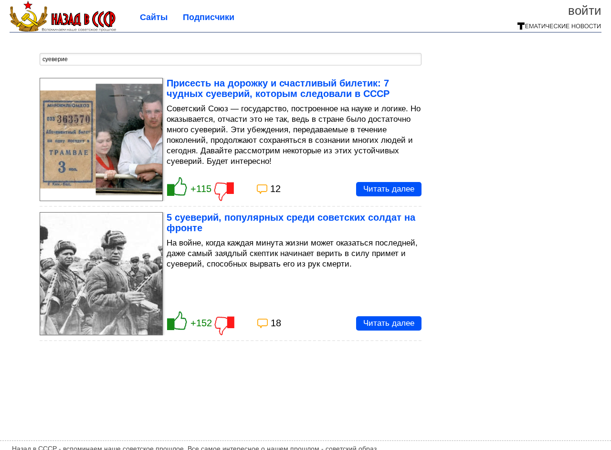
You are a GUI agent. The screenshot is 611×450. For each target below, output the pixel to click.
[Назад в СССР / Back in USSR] (63, 28)
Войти (584, 10)
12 (275, 188)
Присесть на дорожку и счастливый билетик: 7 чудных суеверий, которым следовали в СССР (278, 88)
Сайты (154, 17)
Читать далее (388, 188)
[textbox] (230, 59)
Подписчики (208, 17)
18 (276, 323)
